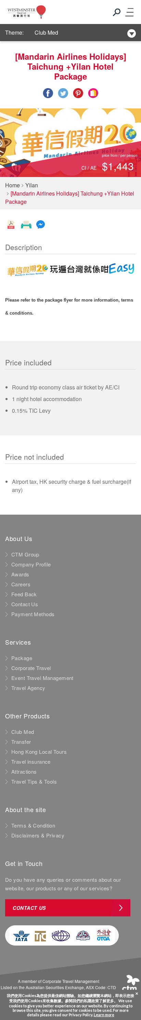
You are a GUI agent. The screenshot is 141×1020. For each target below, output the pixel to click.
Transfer (21, 742)
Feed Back (24, 594)
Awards (20, 574)
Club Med (46, 32)
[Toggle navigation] (129, 12)
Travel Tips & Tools (34, 781)
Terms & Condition (33, 825)
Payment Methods (32, 614)
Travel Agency (28, 688)
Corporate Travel (31, 668)
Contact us (29, 907)
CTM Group (25, 554)
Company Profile (31, 564)
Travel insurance (31, 762)
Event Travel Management (42, 678)
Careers (20, 584)
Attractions (24, 772)
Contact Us (24, 604)
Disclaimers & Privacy (37, 835)
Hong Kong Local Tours (39, 752)
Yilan (31, 185)
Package (21, 658)
